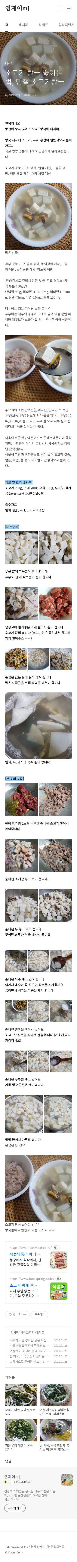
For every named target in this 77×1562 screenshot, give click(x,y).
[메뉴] (68, 8)
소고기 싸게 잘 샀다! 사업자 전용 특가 (25, 1285)
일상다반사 (66, 24)
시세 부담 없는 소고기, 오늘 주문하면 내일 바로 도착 (24, 1293)
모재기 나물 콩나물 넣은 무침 (28, 1340)
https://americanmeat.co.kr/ (31, 1248)
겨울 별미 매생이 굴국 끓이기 (28, 1351)
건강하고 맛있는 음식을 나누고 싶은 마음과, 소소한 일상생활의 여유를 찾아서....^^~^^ (29, 1495)
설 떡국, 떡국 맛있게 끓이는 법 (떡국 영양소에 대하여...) (29, 1358)
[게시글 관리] (25, 1314)
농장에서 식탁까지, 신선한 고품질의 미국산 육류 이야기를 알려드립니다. (25, 1262)
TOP (68, 1548)
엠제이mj (17, 9)
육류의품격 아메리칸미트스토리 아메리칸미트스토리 (25, 1254)
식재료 (43, 24)
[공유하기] (19, 1314)
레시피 (23, 24)
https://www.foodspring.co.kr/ (32, 1279)
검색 (59, 8)
